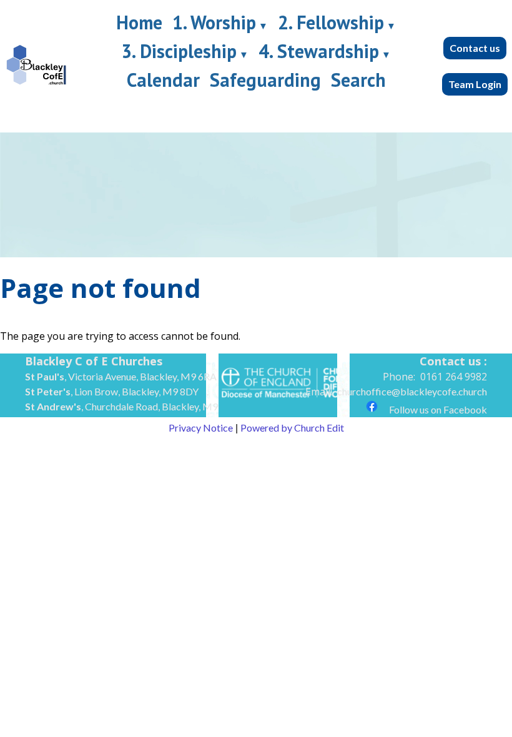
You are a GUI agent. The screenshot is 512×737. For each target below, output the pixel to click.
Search (358, 79)
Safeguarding (265, 79)
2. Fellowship (331, 22)
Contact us (475, 48)
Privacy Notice (201, 427)
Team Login (474, 84)
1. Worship (214, 22)
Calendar (163, 79)
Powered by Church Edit (292, 427)
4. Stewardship (318, 51)
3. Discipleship (179, 51)
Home (139, 22)
